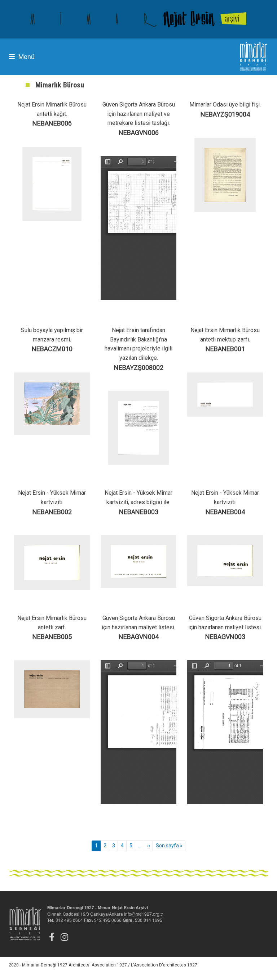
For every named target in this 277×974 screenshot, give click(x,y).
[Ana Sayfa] (138, 19)
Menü (26, 56)
